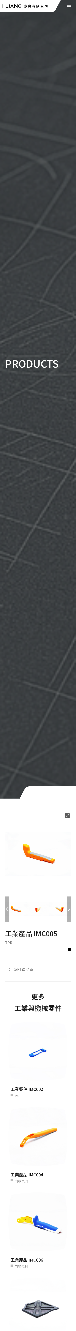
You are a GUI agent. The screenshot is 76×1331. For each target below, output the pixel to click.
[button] (7, 909)
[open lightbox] (38, 854)
